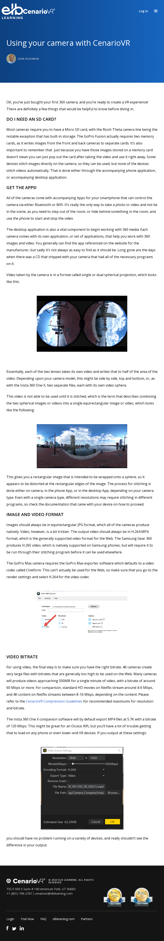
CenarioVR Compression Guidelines (54, 701)
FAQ (43, 919)
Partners (87, 919)
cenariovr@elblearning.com (54, 893)
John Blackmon (28, 58)
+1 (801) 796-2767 (19, 893)
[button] (155, 11)
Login (10, 919)
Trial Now (27, 919)
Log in (143, 11)
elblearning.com (64, 919)
